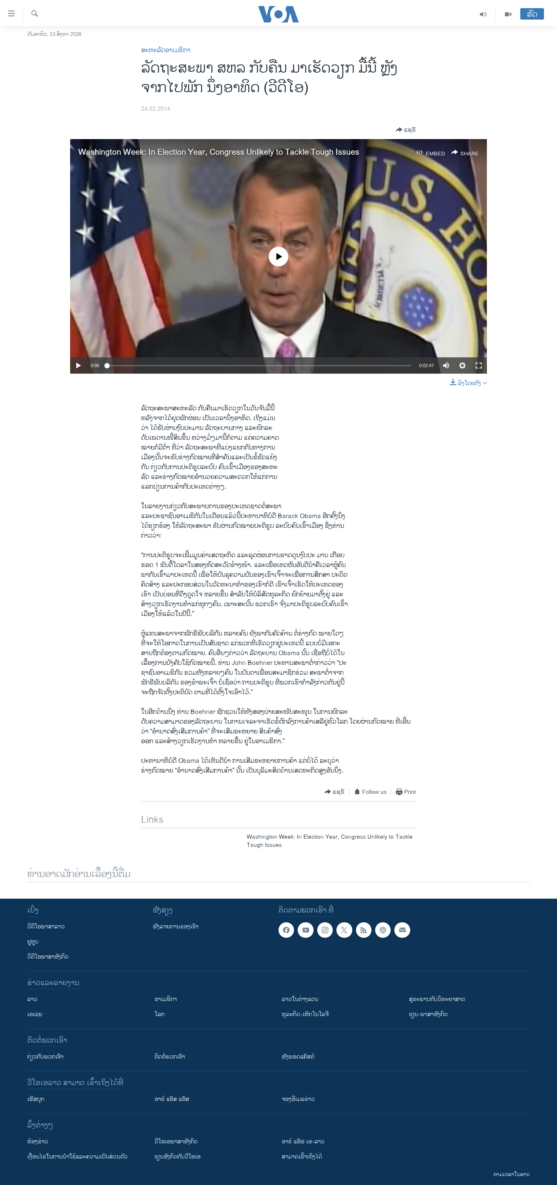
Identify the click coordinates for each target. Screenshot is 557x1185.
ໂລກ (160, 1014)
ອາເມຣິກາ (166, 999)
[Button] (406, 130)
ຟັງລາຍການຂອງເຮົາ (176, 926)
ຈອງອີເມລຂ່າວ (298, 1099)
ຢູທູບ (33, 941)
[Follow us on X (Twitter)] (344, 930)
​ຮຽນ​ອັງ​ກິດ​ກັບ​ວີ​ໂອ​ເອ (178, 1156)
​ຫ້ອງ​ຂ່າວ (37, 1141)
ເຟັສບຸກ (35, 1099)
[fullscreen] (479, 365)
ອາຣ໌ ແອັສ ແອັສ (172, 1099)
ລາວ (32, 999)
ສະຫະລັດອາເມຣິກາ (165, 50)
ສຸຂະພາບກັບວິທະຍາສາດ (437, 999)
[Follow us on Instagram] (325, 930)
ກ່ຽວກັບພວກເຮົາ (45, 1056)
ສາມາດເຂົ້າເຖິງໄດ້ (302, 1156)
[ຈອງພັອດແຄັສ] (402, 930)
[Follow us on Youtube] (305, 930)
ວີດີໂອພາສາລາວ (46, 926)
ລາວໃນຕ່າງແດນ (300, 999)
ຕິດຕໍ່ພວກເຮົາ (170, 1056)
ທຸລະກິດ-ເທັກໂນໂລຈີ (305, 1014)
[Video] (508, 14)
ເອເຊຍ (34, 1014)
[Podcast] (383, 930)
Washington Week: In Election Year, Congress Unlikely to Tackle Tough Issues (218, 152)
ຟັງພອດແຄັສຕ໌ (298, 1056)
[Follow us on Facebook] (286, 930)
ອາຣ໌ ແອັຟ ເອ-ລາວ (303, 1141)
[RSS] (363, 930)
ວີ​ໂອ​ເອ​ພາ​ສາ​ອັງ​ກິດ (176, 1141)
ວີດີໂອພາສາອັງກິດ (48, 956)
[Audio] (483, 14)
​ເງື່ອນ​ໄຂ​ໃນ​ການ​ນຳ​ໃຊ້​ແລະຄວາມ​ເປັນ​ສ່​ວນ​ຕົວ (77, 1156)
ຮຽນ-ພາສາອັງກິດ (428, 1014)
